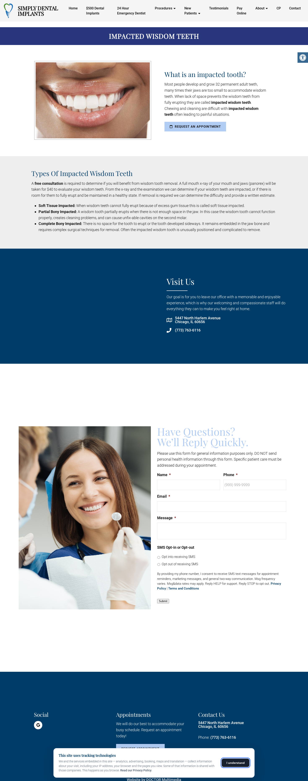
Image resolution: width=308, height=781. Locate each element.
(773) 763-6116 (188, 330)
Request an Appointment (197, 126)
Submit (163, 601)
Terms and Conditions (183, 588)
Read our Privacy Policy (135, 770)
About (259, 8)
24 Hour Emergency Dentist (131, 10)
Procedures (163, 8)
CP (279, 8)
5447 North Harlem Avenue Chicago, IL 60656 (198, 320)
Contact (295, 8)
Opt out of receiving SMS (180, 564)
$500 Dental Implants (95, 10)
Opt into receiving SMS (178, 557)
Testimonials (218, 8)
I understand (235, 762)
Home (73, 8)
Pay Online (241, 10)
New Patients (190, 10)
